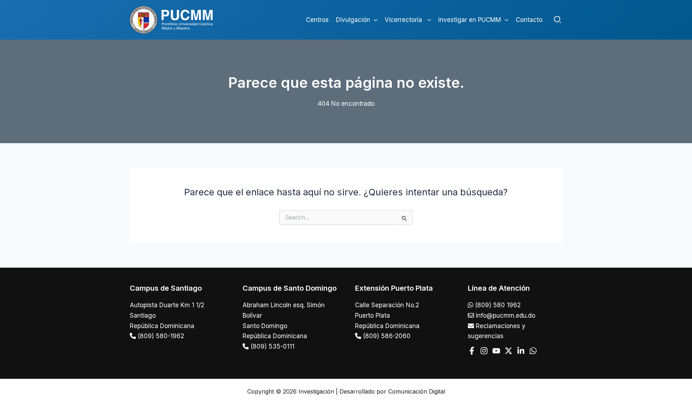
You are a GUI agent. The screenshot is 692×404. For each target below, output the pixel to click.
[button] (373, 19)
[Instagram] (484, 351)
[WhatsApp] (533, 351)
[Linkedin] (521, 351)
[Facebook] (472, 351)
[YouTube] (496, 351)
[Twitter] (509, 351)
